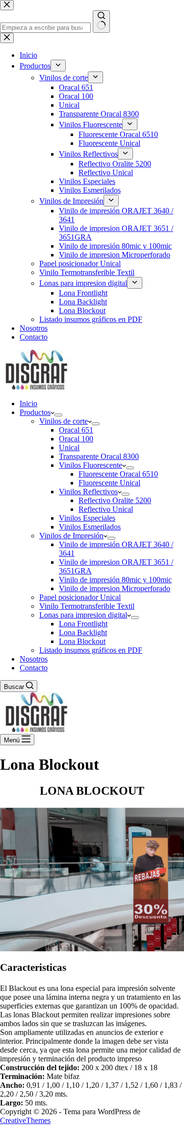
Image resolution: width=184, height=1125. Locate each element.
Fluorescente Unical (109, 483)
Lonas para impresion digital (83, 615)
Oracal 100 (76, 439)
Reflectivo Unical (106, 509)
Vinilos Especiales (87, 518)
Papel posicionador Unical (80, 597)
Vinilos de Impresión (71, 535)
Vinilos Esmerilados (90, 527)
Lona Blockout (82, 641)
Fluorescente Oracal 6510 (118, 474)
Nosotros (34, 659)
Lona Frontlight (83, 624)
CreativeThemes (25, 1120)
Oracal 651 (76, 430)
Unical (69, 447)
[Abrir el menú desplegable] (58, 414)
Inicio (28, 403)
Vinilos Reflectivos (88, 491)
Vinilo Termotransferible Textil (86, 606)
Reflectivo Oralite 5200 (115, 500)
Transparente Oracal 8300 (99, 456)
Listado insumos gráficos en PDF (90, 650)
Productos (35, 412)
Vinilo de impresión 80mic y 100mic (115, 579)
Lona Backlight (83, 632)
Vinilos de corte (63, 421)
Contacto (34, 668)
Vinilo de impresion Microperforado (114, 588)
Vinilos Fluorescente (90, 465)
